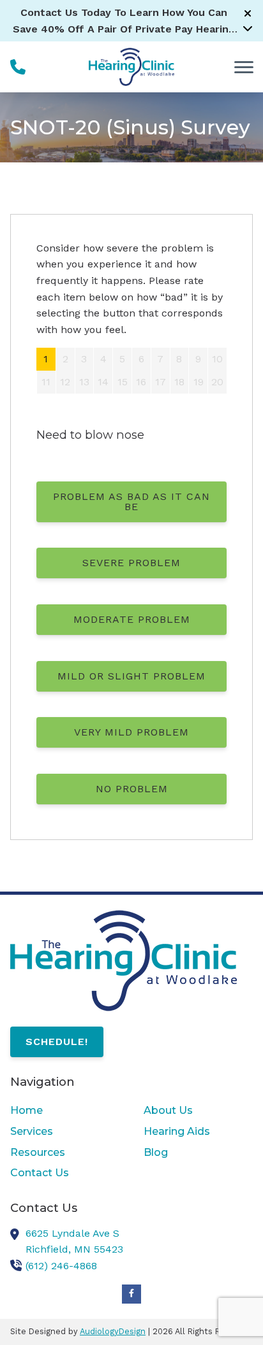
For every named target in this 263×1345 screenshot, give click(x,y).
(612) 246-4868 (61, 1266)
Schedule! (57, 1041)
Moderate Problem (131, 619)
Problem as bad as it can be (131, 501)
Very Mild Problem (131, 732)
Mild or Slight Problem (131, 676)
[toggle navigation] (244, 66)
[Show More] (248, 28)
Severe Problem (131, 563)
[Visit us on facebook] (131, 1294)
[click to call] (18, 67)
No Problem (132, 789)
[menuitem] (64, 1110)
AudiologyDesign (113, 1331)
